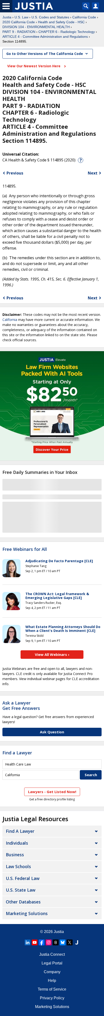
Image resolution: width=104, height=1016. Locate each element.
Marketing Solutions (27, 913)
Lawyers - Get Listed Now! (52, 791)
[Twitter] (70, 942)
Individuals (17, 843)
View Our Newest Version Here (34, 66)
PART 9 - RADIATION (18, 32)
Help (52, 980)
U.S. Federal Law (22, 878)
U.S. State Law (20, 890)
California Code (84, 17)
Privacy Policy (52, 998)
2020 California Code (18, 22)
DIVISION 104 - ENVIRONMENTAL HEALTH (36, 27)
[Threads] (56, 942)
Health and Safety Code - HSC (61, 22)
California (9, 319)
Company (52, 972)
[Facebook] (42, 942)
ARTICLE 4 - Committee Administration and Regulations (45, 36)
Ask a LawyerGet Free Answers (21, 705)
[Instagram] (49, 942)
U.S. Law (21, 17)
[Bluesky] (63, 942)
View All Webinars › (52, 654)
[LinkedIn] (27, 942)
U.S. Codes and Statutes (50, 17)
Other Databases (23, 902)
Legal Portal (52, 963)
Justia (6, 17)
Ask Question (52, 731)
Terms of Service (52, 989)
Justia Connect (52, 954)
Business (15, 854)
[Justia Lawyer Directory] (77, 942)
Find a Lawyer (17, 753)
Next (92, 173)
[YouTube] (34, 942)
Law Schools (18, 866)
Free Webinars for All (24, 549)
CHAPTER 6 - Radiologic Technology (66, 32)
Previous (15, 173)
